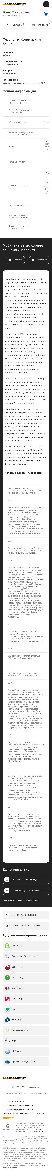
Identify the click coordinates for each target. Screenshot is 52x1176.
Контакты (19, 1102)
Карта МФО (38, 1114)
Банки (19, 900)
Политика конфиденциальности (18, 1110)
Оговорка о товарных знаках (17, 1114)
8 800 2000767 (9, 74)
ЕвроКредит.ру (8, 900)
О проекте (8, 1102)
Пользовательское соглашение (18, 1106)
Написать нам (33, 1087)
